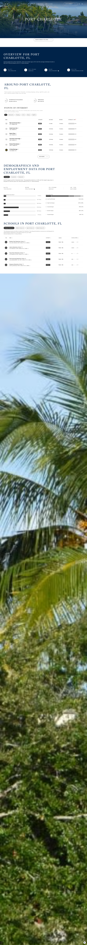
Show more (42, 156)
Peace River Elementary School (16, 252)
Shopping (18, 114)
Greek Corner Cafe (13, 128)
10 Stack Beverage (13, 149)
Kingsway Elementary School (15, 264)
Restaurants (12, 114)
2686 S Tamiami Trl (13, 145)
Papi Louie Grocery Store (14, 122)
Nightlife (34, 114)
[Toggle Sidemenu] (82, 4)
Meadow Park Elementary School (16, 241)
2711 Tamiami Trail (13, 124)
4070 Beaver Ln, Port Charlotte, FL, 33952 (18, 254)
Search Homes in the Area (41, 39)
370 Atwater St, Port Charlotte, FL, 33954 (18, 248)
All (6, 114)
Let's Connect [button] (69, 3)
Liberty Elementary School (15, 247)
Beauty (29, 114)
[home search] (79, 4)
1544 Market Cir (12, 150)
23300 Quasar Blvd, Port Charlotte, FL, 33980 (19, 265)
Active (24, 114)
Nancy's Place (12, 133)
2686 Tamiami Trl (13, 129)
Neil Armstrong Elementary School (17, 258)
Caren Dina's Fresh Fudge (14, 138)
